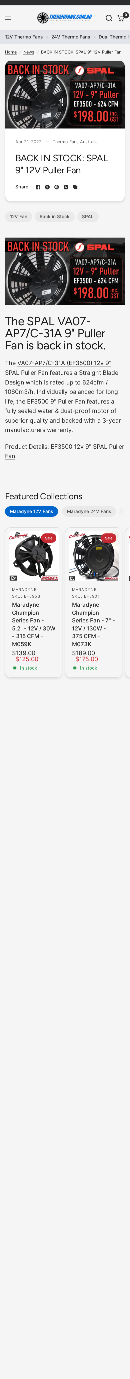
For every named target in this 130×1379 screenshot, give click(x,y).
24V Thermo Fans (70, 36)
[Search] (109, 17)
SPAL (88, 216)
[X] (47, 187)
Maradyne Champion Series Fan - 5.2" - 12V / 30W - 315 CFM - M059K (33, 624)
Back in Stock (55, 216)
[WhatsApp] (66, 187)
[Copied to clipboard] (75, 187)
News (28, 52)
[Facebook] (38, 187)
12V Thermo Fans (24, 36)
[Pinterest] (57, 187)
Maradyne (24, 589)
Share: (22, 187)
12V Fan (18, 216)
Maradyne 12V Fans (31, 511)
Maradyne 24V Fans (89, 511)
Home (11, 52)
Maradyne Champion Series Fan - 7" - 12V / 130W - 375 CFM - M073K (93, 624)
